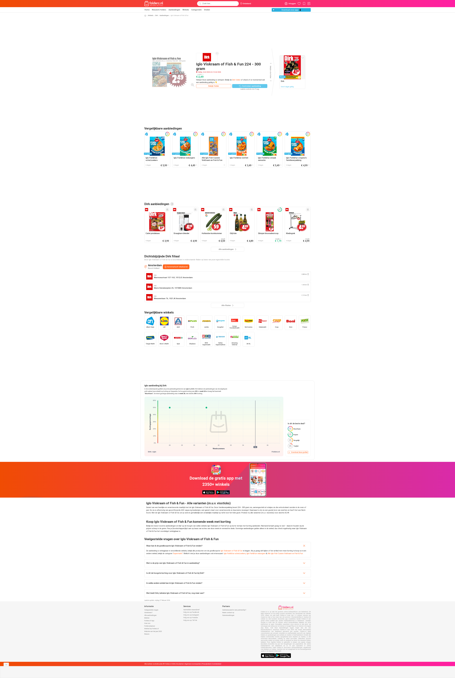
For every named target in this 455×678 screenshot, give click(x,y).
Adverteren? (148, 612)
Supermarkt (177, 553)
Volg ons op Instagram (191, 615)
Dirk (156, 15)
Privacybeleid (206, 664)
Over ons (147, 623)
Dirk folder (236, 80)
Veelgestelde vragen (151, 610)
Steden (207, 10)
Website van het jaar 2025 (153, 631)
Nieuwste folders (159, 10)
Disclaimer (179, 664)
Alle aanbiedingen (150, 615)
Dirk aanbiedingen (156, 204)
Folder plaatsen (149, 626)
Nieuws (146, 634)
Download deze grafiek (299, 452)
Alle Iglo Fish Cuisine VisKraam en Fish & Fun (285, 553)
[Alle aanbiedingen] (172, 204)
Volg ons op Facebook (191, 612)
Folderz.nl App (149, 621)
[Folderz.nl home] (153, 4)
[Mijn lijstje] (309, 3)
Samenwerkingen (228, 615)
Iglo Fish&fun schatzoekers (235, 553)
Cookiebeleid (216, 664)
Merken (146, 618)
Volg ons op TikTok (190, 620)
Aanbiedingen (174, 10)
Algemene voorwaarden (192, 664)
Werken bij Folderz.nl (151, 629)
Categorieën (196, 10)
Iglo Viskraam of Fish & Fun (231, 551)
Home (147, 10)
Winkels (185, 10)
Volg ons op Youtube (190, 617)
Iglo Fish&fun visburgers (256, 553)
